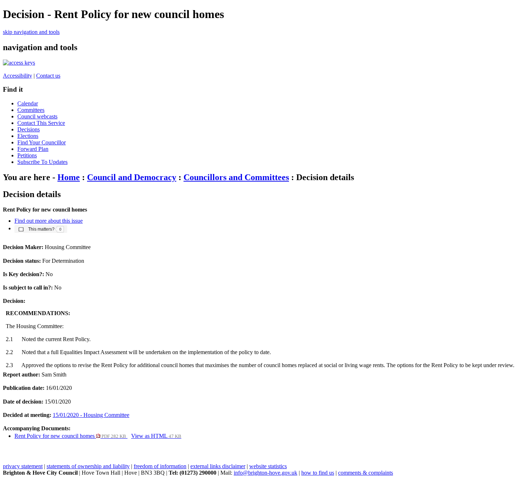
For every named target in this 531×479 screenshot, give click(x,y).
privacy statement (23, 466)
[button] (40, 228)
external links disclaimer (217, 466)
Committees (30, 110)
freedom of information (160, 466)
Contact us (48, 76)
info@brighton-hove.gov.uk (265, 473)
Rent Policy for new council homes (70, 436)
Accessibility (17, 76)
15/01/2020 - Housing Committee (91, 415)
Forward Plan (32, 149)
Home (68, 177)
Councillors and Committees (236, 177)
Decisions (28, 129)
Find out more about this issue (48, 221)
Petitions (27, 155)
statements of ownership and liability (88, 466)
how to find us (317, 473)
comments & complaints (365, 473)
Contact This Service (41, 123)
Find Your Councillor (41, 142)
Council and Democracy (131, 177)
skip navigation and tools (31, 32)
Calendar (27, 103)
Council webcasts (37, 116)
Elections (27, 136)
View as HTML (156, 436)
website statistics (268, 466)
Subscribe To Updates (42, 162)
